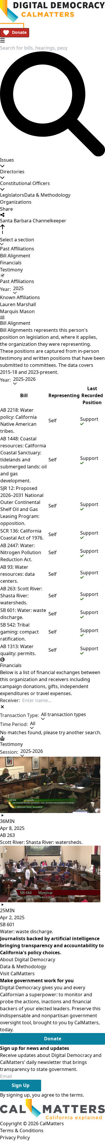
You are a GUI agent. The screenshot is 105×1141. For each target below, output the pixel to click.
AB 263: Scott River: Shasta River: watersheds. (21, 595)
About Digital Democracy (27, 959)
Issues (7, 160)
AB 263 (7, 835)
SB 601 (7, 924)
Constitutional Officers (25, 183)
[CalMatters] (52, 1109)
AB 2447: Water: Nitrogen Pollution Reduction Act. (20, 552)
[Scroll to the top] (2, 229)
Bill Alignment (15, 255)
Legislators (12, 195)
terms (76, 1095)
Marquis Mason (17, 311)
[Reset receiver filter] (2, 706)
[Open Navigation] (2, 40)
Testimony (11, 269)
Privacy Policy (15, 1137)
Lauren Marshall (18, 304)
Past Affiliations (17, 248)
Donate (19, 32)
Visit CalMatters (17, 973)
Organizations (16, 202)
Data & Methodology (47, 195)
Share (6, 209)
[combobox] (33, 47)
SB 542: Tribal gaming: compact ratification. (19, 632)
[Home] (52, 11)
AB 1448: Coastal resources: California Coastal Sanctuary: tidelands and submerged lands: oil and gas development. (23, 459)
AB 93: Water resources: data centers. (17, 574)
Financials (11, 262)
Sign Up (20, 1085)
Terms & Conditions (21, 1130)
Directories (12, 171)
